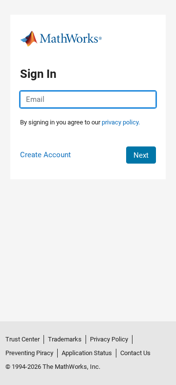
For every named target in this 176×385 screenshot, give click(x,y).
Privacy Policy (109, 339)
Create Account (45, 154)
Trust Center (22, 339)
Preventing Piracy (29, 353)
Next (141, 155)
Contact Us (135, 353)
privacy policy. (121, 122)
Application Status (87, 353)
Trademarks (65, 339)
